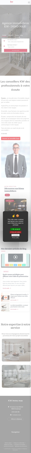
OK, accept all (16, 229)
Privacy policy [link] (15, 237)
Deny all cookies (16, 232)
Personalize (15, 235)
